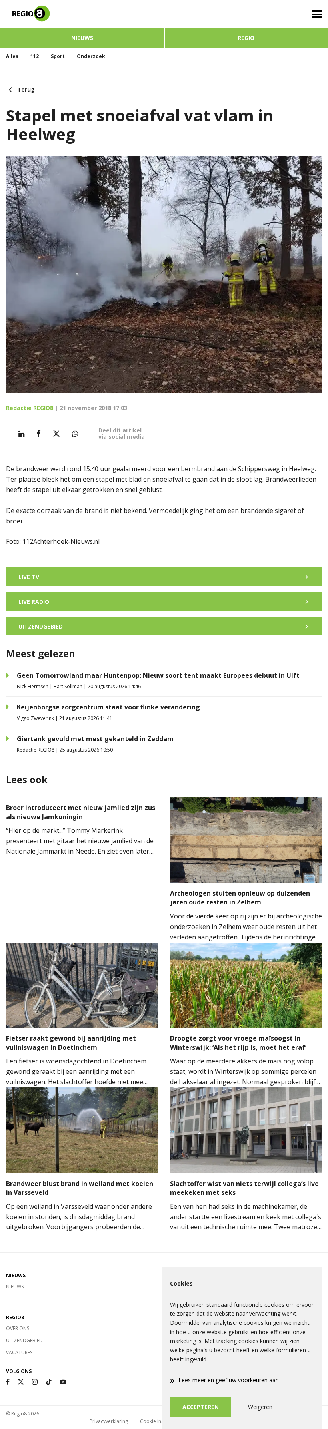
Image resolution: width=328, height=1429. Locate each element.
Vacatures (19, 1352)
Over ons (17, 1328)
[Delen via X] (56, 434)
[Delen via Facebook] (38, 434)
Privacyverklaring (109, 1421)
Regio (246, 38)
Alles (12, 56)
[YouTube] (63, 1382)
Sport (58, 56)
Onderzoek (91, 56)
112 (34, 56)
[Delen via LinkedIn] (21, 434)
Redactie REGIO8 (29, 408)
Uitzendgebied (24, 1340)
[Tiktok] (49, 1382)
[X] (21, 1382)
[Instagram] (35, 1382)
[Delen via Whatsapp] (75, 434)
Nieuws (82, 38)
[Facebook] (8, 1382)
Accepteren (200, 1407)
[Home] (82, 14)
